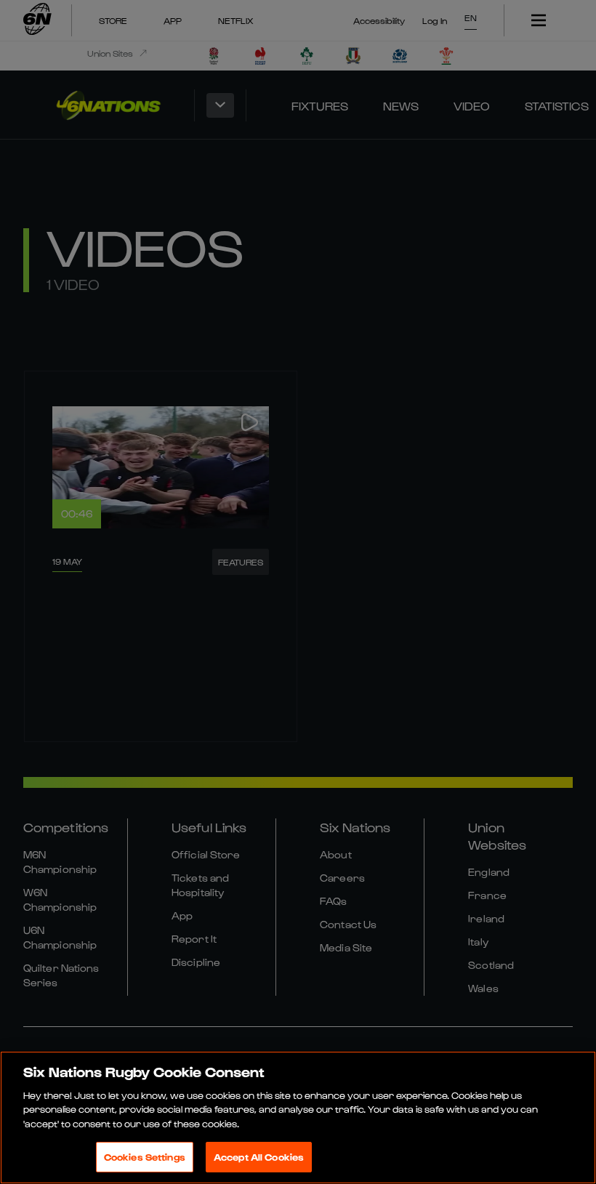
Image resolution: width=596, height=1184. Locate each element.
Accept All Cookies (259, 1156)
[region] (298, 1117)
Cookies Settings (144, 1156)
